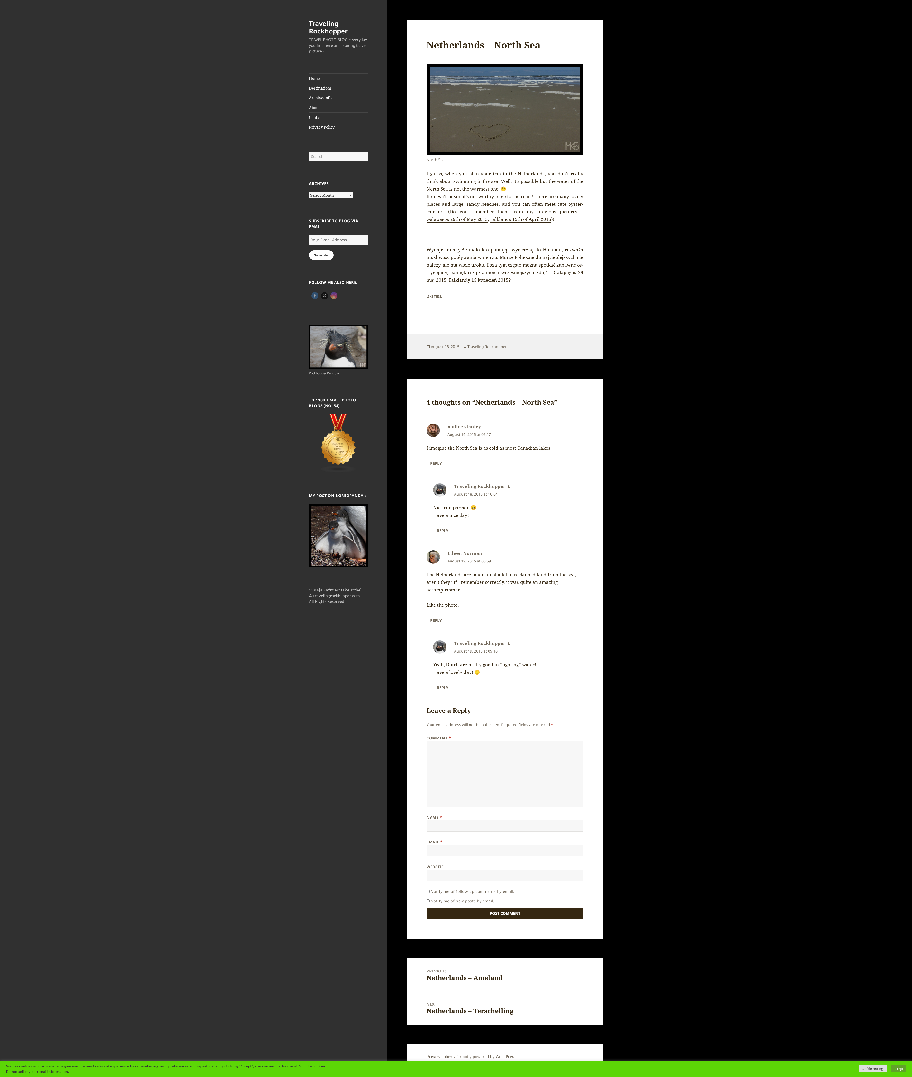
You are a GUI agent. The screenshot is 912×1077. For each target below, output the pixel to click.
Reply (436, 463)
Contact (316, 117)
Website (435, 866)
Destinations (320, 88)
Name (434, 817)
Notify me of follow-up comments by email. (472, 891)
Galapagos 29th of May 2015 (457, 219)
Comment (439, 738)
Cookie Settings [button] (873, 1069)
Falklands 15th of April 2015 (520, 219)
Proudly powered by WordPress (486, 1056)
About (314, 107)
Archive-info (320, 97)
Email (434, 842)
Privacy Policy (322, 127)
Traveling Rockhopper (328, 27)
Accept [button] (898, 1069)
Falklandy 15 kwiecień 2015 (478, 280)
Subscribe (321, 255)
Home (314, 78)
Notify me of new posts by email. (462, 901)
